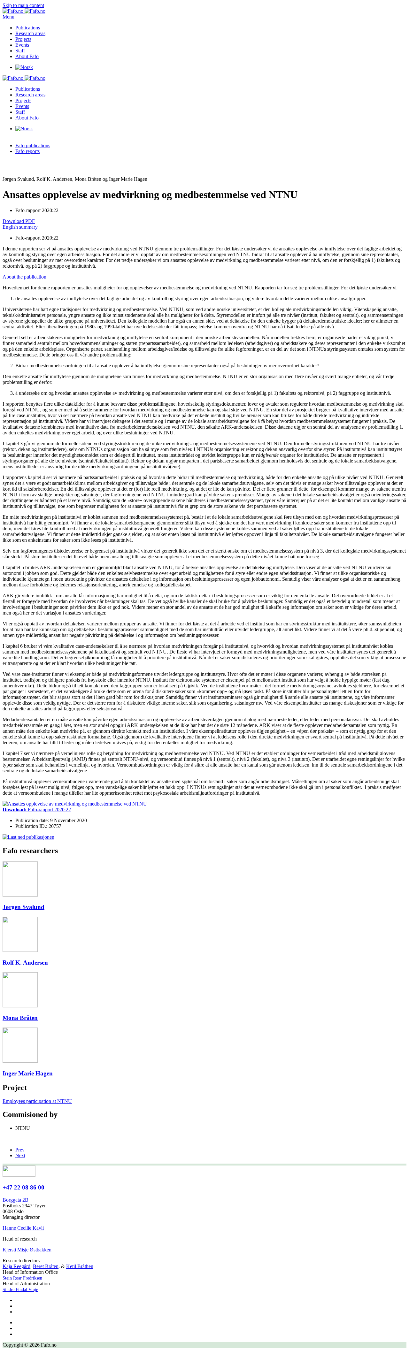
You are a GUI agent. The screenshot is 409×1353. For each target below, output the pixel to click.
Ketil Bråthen (79, 1266)
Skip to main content (23, 5)
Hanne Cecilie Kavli (23, 1228)
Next (20, 1155)
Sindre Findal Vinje (20, 1289)
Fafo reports (27, 151)
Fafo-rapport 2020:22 (37, 809)
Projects (23, 39)
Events (22, 45)
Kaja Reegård (16, 1266)
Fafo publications (32, 145)
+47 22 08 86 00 (23, 1187)
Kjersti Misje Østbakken (27, 1249)
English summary (20, 227)
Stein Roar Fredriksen (22, 1278)
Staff (20, 50)
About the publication (24, 276)
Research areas (30, 33)
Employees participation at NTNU (37, 1101)
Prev (20, 1149)
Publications (27, 27)
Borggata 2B (15, 1200)
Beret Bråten (45, 1266)
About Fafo (27, 56)
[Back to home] (24, 11)
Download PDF (19, 221)
